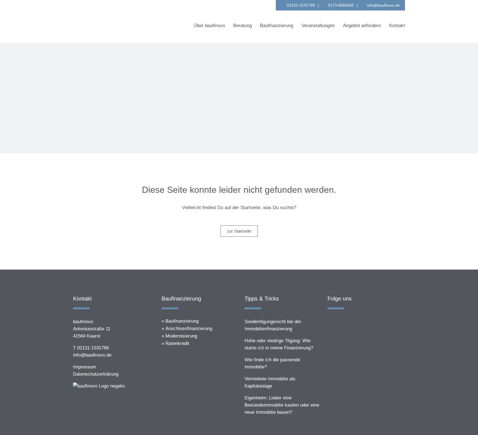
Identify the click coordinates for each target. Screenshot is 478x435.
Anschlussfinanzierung (188, 328)
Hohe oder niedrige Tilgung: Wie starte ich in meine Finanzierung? (279, 344)
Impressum (84, 367)
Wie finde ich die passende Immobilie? (272, 363)
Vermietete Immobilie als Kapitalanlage (270, 382)
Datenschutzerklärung (95, 374)
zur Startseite (239, 231)
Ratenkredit (177, 343)
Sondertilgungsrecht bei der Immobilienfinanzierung (273, 325)
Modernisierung (181, 336)
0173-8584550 (341, 5)
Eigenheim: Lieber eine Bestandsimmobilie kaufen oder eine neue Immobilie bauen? (282, 405)
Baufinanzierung (182, 321)
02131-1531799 (301, 5)
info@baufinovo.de (383, 5)
